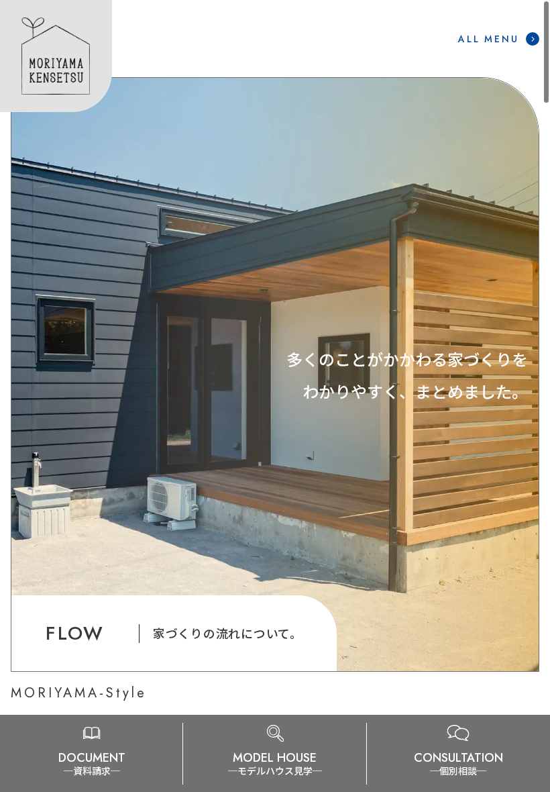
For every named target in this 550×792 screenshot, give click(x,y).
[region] (275, 374)
